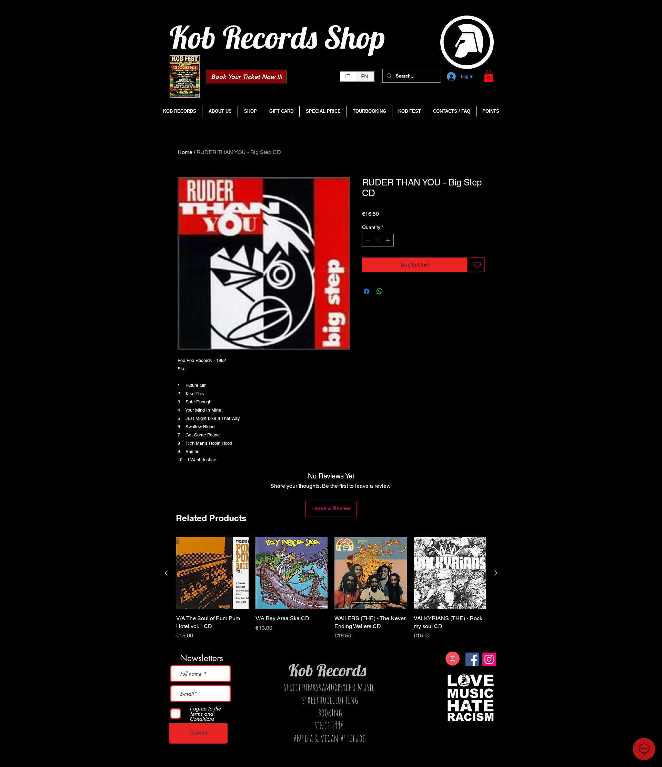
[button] (488, 76)
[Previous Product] (166, 573)
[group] (331, 592)
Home (185, 152)
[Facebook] (472, 659)
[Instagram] (489, 659)
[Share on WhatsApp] (379, 291)
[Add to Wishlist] (477, 265)
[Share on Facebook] (366, 291)
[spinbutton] (378, 240)
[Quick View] (212, 573)
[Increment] (388, 240)
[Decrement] (367, 240)
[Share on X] (393, 291)
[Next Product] (496, 573)
